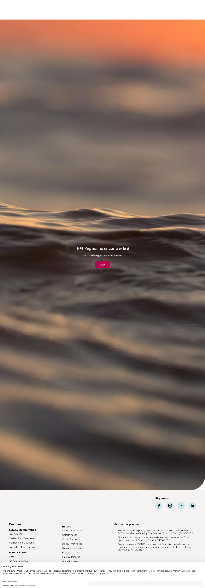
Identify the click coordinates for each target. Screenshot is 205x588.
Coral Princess (69, 535)
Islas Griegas (15, 534)
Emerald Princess (71, 557)
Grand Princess (70, 561)
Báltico (12, 556)
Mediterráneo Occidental (22, 543)
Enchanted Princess (72, 552)
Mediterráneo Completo (21, 538)
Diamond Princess (71, 548)
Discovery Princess (72, 544)
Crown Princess (70, 539)
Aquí (102, 264)
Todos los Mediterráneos (22, 547)
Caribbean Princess (72, 530)
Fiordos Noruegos (18, 561)
